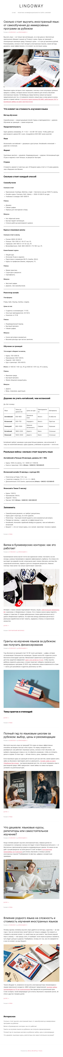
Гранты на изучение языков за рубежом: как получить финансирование (27, 1029)
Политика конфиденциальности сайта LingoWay (34, 12)
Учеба (10, 534)
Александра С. (23, 32)
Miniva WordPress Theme (35, 1050)
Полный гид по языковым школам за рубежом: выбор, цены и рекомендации (29, 1032)
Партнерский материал (16, 630)
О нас (14, 12)
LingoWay (31, 6)
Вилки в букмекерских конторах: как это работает (20, 1026)
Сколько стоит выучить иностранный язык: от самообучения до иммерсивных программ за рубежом (31, 25)
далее (6, 625)
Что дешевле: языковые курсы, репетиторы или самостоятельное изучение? (26, 831)
